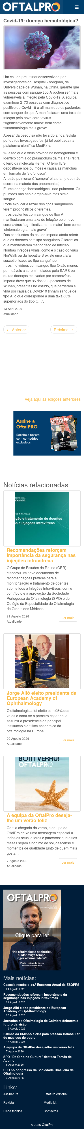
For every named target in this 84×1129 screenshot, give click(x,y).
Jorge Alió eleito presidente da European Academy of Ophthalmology (41, 698)
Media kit (50, 1102)
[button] (77, 7)
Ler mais (68, 617)
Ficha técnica (12, 1111)
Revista (8, 1102)
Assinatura (10, 1094)
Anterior (16, 329)
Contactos (51, 1111)
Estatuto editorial (55, 1094)
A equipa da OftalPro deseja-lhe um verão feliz (39, 818)
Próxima (64, 329)
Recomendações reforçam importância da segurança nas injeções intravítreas (41, 555)
